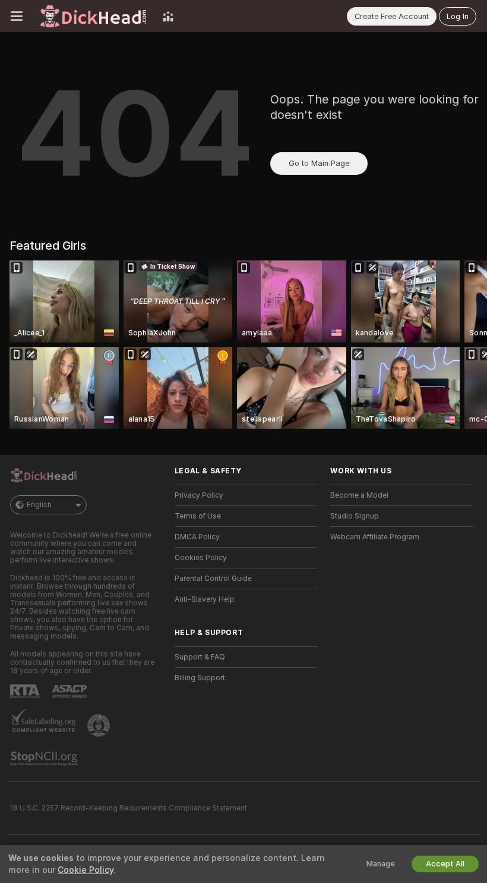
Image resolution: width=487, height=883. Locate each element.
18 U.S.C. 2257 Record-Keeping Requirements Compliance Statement (128, 808)
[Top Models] (168, 16)
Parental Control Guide (213, 578)
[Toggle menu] (16, 16)
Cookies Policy (201, 558)
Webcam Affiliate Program (374, 537)
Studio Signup (354, 516)
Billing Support (200, 678)
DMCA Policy (197, 537)
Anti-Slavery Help (205, 599)
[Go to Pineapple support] (99, 725)
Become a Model (359, 495)
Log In (458, 16)
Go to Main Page (319, 163)
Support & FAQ (200, 657)
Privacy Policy (199, 495)
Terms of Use (198, 516)
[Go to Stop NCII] (45, 759)
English (39, 505)
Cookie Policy (85, 870)
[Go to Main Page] (92, 16)
